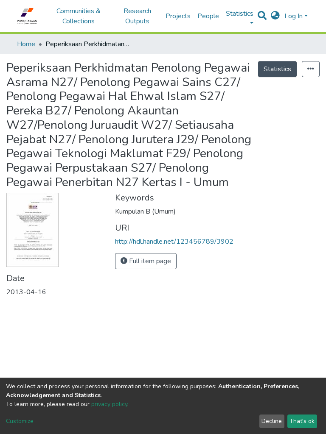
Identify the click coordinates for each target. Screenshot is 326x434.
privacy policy (109, 404)
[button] (275, 16)
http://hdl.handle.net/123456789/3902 (174, 241)
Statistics (277, 69)
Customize (20, 421)
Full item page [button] (149, 261)
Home (26, 44)
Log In (293, 16)
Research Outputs (137, 16)
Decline (271, 421)
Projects (178, 16)
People (208, 16)
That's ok (302, 421)
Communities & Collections (78, 16)
